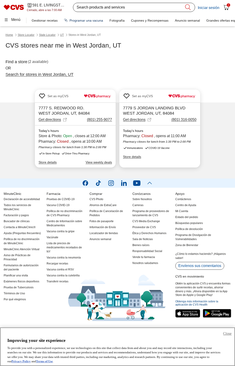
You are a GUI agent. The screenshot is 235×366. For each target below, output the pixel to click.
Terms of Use (44, 361)
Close (227, 333)
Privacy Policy (21, 361)
